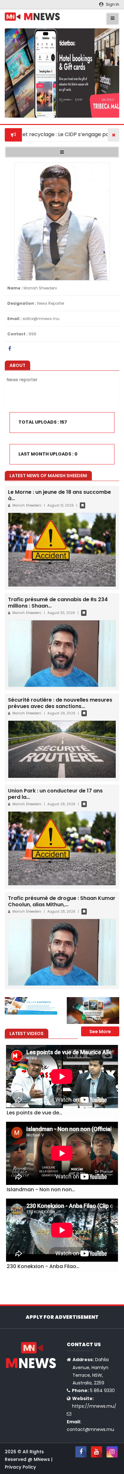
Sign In (112, 4)
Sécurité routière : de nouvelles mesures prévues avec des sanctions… (60, 703)
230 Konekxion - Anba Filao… (43, 1266)
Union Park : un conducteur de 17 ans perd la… (55, 794)
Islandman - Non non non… (41, 1189)
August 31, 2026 (60, 505)
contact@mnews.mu (90, 1429)
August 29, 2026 (61, 713)
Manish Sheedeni (27, 505)
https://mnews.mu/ (94, 1406)
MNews (42, 1459)
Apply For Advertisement (62, 1317)
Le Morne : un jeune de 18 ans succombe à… (59, 495)
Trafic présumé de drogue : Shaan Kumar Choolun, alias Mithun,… (61, 901)
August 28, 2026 (61, 804)
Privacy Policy (20, 1467)
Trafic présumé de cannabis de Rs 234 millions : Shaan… (58, 602)
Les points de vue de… (34, 1112)
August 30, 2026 (61, 612)
